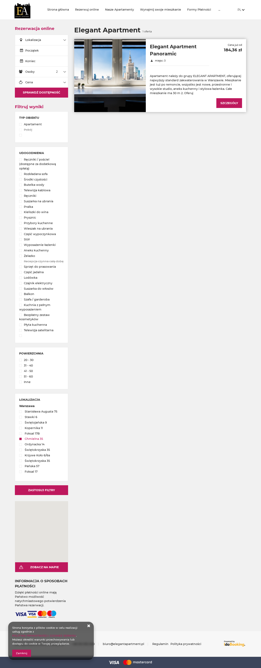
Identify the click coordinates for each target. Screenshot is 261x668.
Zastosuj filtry (41, 490)
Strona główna (58, 9)
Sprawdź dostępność (41, 92)
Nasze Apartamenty (119, 9)
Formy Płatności (199, 9)
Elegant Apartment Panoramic (173, 50)
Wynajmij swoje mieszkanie (160, 9)
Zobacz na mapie (44, 567)
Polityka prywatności (185, 644)
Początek (32, 50)
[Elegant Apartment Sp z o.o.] (27, 9)
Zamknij (21, 653)
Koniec (30, 61)
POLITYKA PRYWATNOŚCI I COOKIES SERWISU (44, 635)
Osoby (30, 72)
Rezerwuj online (87, 9)
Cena (29, 82)
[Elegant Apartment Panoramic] (110, 75)
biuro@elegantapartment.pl (123, 644)
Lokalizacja (33, 40)
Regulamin (160, 644)
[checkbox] (41, 125)
